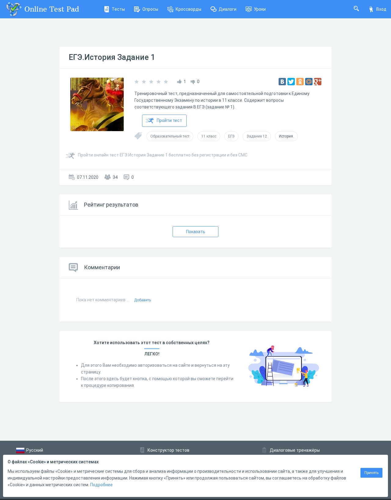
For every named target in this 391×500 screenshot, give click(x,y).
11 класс (208, 136)
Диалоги (227, 9)
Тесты (118, 9)
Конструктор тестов (168, 450)
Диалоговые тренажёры (295, 450)
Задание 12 (257, 136)
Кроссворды (188, 9)
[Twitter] (291, 81)
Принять (371, 473)
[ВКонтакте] (282, 81)
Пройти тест (169, 120)
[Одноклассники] (300, 81)
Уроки (260, 9)
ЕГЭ (231, 136)
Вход (381, 9)
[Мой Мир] (308, 81)
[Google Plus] (317, 81)
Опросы (150, 9)
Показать (195, 231)
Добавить (142, 300)
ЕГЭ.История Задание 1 (112, 57)
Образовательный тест (169, 136)
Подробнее (101, 484)
